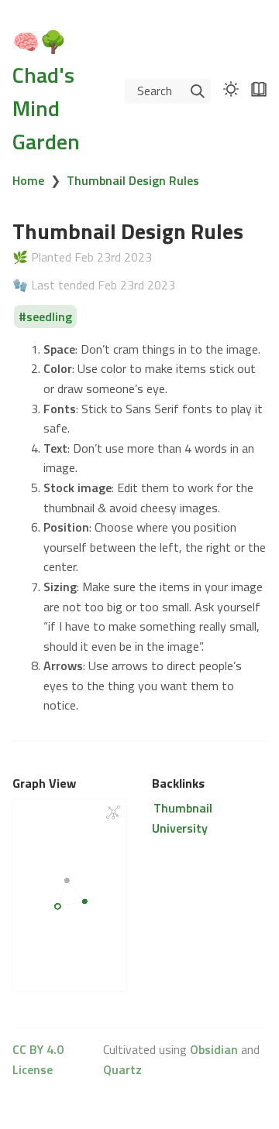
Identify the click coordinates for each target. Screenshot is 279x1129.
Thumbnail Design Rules (133, 180)
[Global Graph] (113, 812)
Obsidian (214, 1049)
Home (28, 180)
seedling (49, 316)
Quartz (122, 1069)
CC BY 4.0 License (38, 1059)
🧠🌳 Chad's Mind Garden (46, 91)
